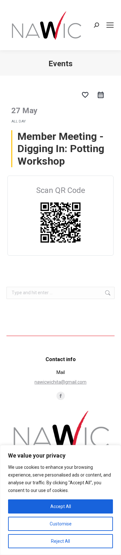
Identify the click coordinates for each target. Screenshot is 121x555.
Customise (61, 523)
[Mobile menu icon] (110, 25)
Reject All (60, 541)
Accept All (60, 506)
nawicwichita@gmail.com (60, 382)
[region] (60, 500)
